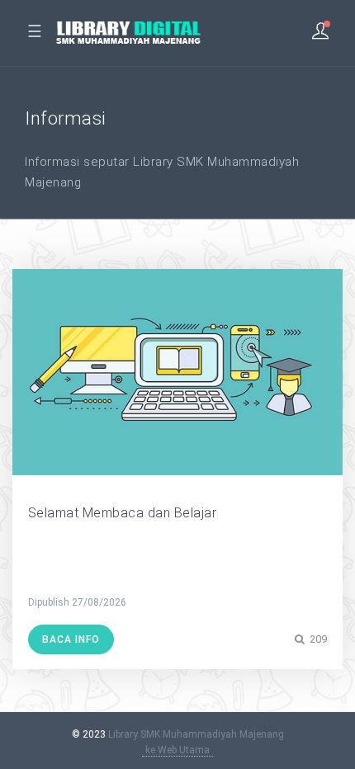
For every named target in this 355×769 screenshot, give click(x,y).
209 (317, 639)
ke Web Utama (177, 750)
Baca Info (71, 639)
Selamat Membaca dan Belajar (122, 513)
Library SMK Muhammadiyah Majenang (196, 734)
